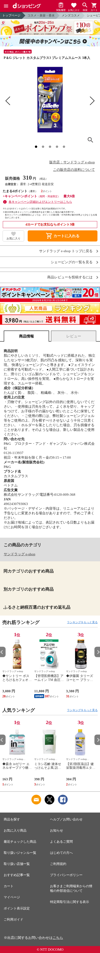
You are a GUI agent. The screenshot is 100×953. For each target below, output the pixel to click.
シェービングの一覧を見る (72, 262)
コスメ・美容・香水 (41, 15)
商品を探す (12, 819)
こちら (58, 938)
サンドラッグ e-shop (19, 554)
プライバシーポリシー (66, 875)
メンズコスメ (71, 15)
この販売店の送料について (74, 170)
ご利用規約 (58, 864)
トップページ (11, 15)
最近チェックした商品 (20, 841)
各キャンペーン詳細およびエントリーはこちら (40, 201)
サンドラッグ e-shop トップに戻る (66, 251)
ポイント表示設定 (17, 908)
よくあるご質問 (61, 841)
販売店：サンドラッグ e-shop (72, 162)
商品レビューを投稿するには (70, 277)
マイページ (12, 897)
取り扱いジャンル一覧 (20, 853)
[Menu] (6, 6)
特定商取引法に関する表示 (69, 902)
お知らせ (56, 830)
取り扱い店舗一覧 (17, 864)
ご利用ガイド (13, 919)
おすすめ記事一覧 (17, 875)
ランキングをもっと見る (82, 622)
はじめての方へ (61, 853)
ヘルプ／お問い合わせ (66, 819)
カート (8, 886)
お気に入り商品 (15, 830)
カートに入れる (63, 236)
